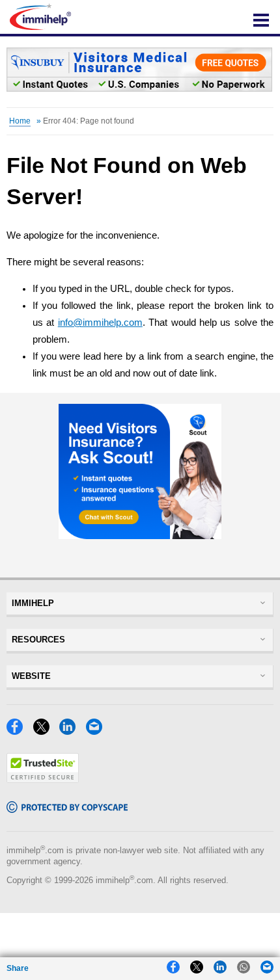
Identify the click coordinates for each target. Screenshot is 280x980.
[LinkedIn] (71, 731)
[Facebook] (18, 731)
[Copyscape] (67, 809)
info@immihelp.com (100, 322)
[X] (45, 731)
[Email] (97, 731)
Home (20, 121)
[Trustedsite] (43, 779)
